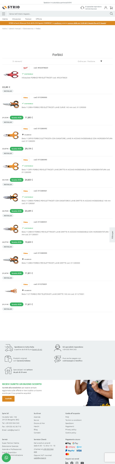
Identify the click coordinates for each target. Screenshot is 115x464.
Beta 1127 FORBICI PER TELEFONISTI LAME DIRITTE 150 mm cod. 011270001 (53, 294)
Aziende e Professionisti (12, 449)
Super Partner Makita (10, 443)
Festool (28, 19)
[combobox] (61, 14)
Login (107, 9)
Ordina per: (82, 61)
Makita (5, 19)
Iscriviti (8, 398)
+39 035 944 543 (91, 9)
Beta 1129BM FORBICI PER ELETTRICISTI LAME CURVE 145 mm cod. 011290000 (54, 107)
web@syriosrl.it (13, 430)
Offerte (39, 19)
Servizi (36, 420)
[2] (3, 14)
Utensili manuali (15, 28)
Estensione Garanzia (10, 446)
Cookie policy (70, 432)
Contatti (37, 432)
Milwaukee (16, 19)
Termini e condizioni (73, 420)
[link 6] (11, 7)
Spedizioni (69, 423)
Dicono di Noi (39, 423)
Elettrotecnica (28, 28)
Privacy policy (70, 429)
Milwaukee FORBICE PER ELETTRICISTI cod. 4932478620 (44, 77)
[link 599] (6, 457)
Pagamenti (69, 426)
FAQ (67, 417)
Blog (36, 429)
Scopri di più (37, 349)
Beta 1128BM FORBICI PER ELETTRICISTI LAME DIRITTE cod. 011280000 (51, 263)
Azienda (37, 417)
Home (4, 28)
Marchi (36, 426)
